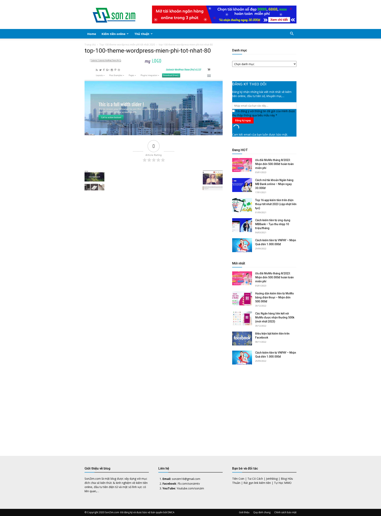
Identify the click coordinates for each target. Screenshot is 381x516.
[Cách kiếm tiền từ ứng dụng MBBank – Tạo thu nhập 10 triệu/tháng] (242, 225)
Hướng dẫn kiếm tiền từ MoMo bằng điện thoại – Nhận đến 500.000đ (274, 297)
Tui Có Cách (255, 478)
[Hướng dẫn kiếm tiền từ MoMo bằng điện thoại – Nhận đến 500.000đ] (242, 298)
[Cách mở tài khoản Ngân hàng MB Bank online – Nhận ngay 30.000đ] (242, 185)
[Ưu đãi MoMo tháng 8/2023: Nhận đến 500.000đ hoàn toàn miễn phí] (242, 165)
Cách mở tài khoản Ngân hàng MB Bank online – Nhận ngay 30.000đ (274, 184)
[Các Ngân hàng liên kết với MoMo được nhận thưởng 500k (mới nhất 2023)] (242, 318)
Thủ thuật (141, 34)
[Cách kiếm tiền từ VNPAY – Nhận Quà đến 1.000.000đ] (242, 245)
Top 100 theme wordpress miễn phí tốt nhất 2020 (127, 44)
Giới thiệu (244, 512)
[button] (291, 34)
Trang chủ (90, 44)
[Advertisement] (264, 407)
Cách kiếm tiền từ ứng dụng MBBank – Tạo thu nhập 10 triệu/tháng (272, 224)
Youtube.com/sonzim (190, 488)
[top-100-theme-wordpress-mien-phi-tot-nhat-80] (154, 134)
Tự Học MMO (283, 483)
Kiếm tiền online (113, 34)
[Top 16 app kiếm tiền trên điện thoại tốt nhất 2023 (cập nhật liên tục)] (242, 205)
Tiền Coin (238, 478)
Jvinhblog (272, 478)
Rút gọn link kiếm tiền (257, 483)
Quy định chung (261, 512)
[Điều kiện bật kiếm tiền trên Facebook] (242, 338)
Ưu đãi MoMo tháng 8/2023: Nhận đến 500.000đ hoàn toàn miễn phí (274, 164)
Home (91, 34)
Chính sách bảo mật (285, 512)
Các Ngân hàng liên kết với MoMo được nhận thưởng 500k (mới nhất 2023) (274, 317)
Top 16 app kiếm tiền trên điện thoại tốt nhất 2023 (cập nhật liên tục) (275, 204)
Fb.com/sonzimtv (189, 483)
